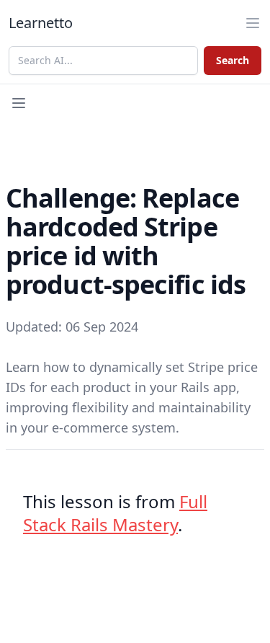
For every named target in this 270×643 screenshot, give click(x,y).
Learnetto (41, 22)
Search (232, 60)
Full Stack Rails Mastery (115, 512)
